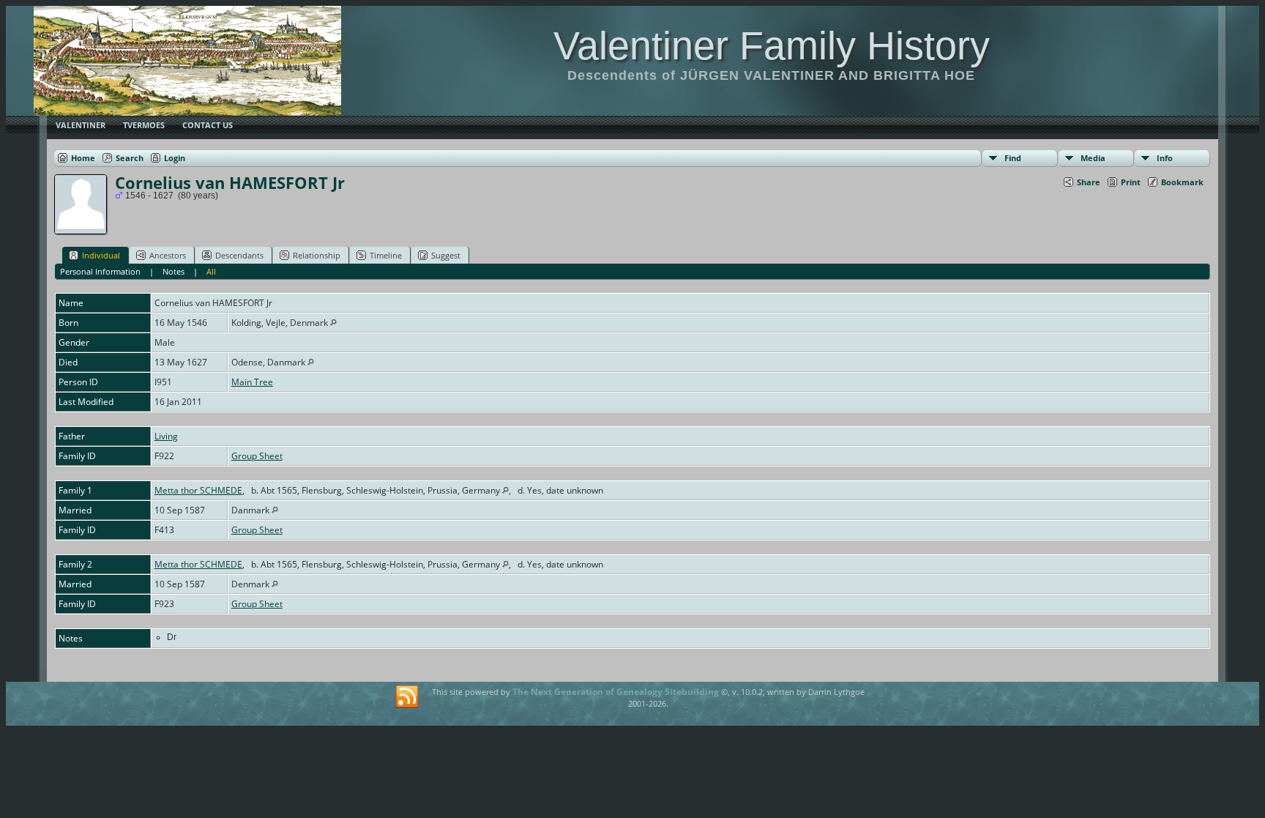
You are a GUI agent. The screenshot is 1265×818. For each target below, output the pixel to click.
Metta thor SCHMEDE (198, 490)
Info (1165, 157)
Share (1088, 181)
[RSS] (407, 697)
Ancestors (167, 255)
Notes (173, 271)
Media (1093, 157)
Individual (101, 255)
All (211, 271)
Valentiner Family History (771, 45)
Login (174, 157)
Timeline (386, 255)
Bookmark (1182, 181)
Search (129, 157)
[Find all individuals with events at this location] (333, 322)
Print (1131, 181)
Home (83, 157)
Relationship (316, 255)
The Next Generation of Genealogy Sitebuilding (615, 691)
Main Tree (252, 382)
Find (1012, 157)
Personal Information (100, 271)
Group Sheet (257, 456)
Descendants (239, 255)
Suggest (445, 255)
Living (166, 436)
